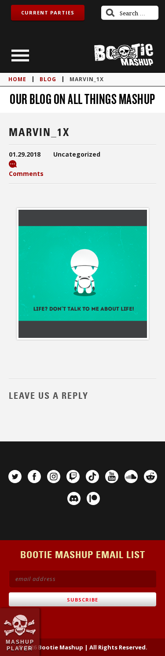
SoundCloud (131, 476)
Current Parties (47, 12)
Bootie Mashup (124, 54)
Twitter (15, 476)
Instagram (53, 476)
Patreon (93, 498)
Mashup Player (20, 645)
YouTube (111, 476)
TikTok (92, 476)
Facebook (34, 476)
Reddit (150, 476)
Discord (74, 498)
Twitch (73, 476)
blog (48, 79)
